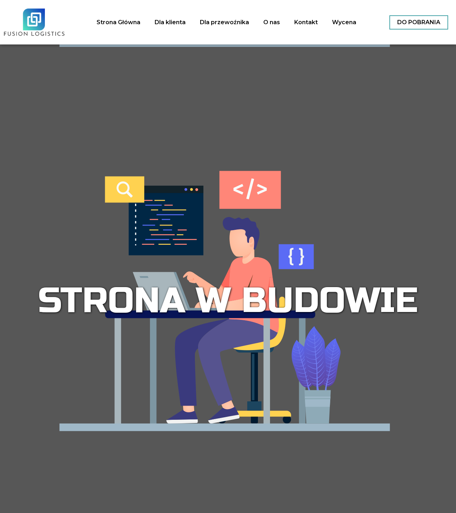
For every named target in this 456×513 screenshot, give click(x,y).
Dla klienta (170, 22)
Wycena (344, 22)
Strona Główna (118, 22)
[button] (418, 22)
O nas (271, 22)
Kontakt (306, 22)
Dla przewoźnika (224, 22)
